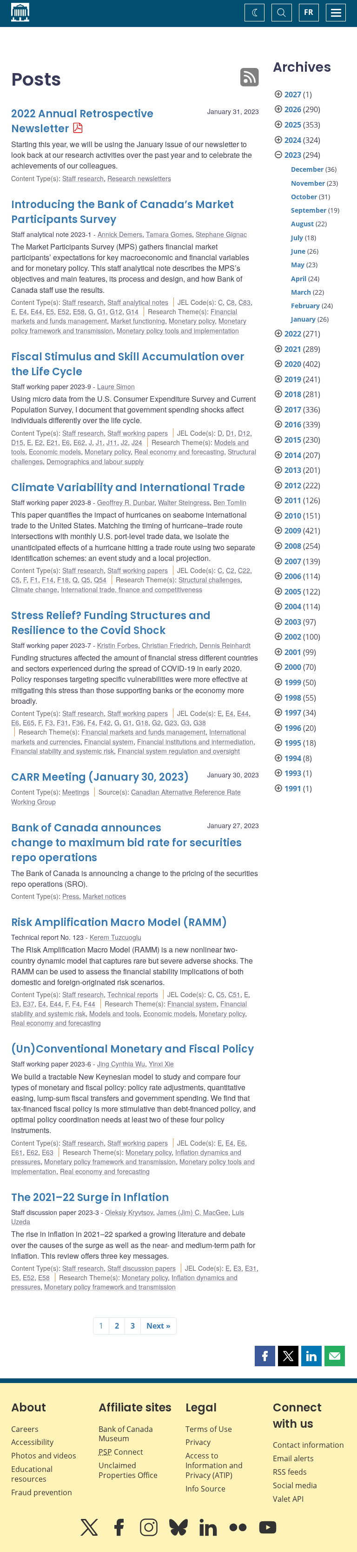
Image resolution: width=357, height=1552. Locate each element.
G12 (116, 311)
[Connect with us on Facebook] (120, 1534)
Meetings (75, 791)
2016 (292, 424)
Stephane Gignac (221, 234)
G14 (132, 311)
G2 (156, 722)
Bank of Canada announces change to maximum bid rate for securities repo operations (126, 843)
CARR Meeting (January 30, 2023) (100, 777)
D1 (230, 433)
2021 (292, 349)
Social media (295, 1485)
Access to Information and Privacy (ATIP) (214, 1465)
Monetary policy (192, 320)
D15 (17, 442)
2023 (292, 155)
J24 (137, 442)
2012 (292, 485)
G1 (101, 311)
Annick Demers (120, 234)
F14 (47, 579)
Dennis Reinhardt (225, 645)
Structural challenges (209, 579)
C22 (244, 570)
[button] (265, 1356)
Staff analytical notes (137, 302)
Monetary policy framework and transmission (110, 1161)
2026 (292, 109)
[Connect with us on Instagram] (150, 1534)
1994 (292, 758)
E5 (50, 311)
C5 (15, 579)
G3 (185, 722)
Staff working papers (137, 433)
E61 (17, 1152)
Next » (158, 1326)
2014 (292, 455)
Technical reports (132, 994)
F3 (49, 722)
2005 (292, 592)
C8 (230, 302)
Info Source (205, 1489)
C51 (234, 994)
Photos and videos (43, 1456)
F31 (62, 722)
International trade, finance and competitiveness (131, 589)
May (297, 264)
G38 (199, 722)
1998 (292, 698)
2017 (292, 410)
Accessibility (32, 1442)
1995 (292, 743)
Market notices (104, 896)
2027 (292, 94)
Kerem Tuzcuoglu (115, 937)
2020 (292, 364)
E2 (39, 442)
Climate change (34, 589)
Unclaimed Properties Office (128, 1470)
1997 (292, 713)
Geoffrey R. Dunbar (125, 502)
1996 (292, 728)
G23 (171, 722)
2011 (292, 500)
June (298, 251)
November (308, 183)
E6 (66, 442)
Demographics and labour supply (95, 461)
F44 (89, 1003)
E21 (52, 442)
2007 (292, 561)
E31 (251, 1268)
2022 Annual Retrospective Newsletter (82, 121)
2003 (292, 622)
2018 (292, 394)
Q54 (100, 579)
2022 (292, 334)
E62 (79, 442)
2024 (292, 140)
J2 (124, 442)
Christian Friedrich (169, 645)
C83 (244, 302)
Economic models (55, 451)
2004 (292, 606)
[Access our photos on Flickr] (239, 1534)
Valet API (288, 1499)
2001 (292, 652)
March (301, 292)
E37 (28, 1003)
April (298, 278)
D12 (244, 433)
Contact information (308, 1445)
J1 (99, 442)
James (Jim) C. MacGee (192, 1212)
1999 (292, 682)
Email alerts (293, 1458)
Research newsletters (139, 178)
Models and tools (114, 1013)
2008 (292, 546)
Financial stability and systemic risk (62, 751)
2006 (292, 576)
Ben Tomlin (229, 502)
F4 (91, 722)
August (302, 223)
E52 (63, 311)
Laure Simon (116, 386)
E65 (28, 722)
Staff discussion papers (141, 1268)
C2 (230, 570)
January (303, 319)
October (304, 196)
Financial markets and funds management (143, 731)
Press (70, 896)
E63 (47, 1152)
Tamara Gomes (169, 234)
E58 (79, 311)
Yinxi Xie (161, 1063)
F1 (34, 579)
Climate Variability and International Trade (128, 487)
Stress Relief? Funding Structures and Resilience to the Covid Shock (111, 623)
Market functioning (138, 320)
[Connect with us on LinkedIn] (209, 1534)
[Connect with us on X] (90, 1534)
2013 (292, 470)
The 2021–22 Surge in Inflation (90, 1197)
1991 (292, 788)
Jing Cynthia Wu (121, 1063)
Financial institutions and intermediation (195, 741)
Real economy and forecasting (179, 451)
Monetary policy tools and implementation (178, 330)
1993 (292, 773)
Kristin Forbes (117, 645)
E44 (36, 311)
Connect (121, 1452)
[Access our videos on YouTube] (268, 1534)
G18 (142, 722)
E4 (23, 311)
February (305, 305)
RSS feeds (290, 1472)
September (308, 210)
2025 (292, 125)
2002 (292, 637)
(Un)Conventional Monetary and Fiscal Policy (132, 1049)
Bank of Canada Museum (126, 1434)
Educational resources (32, 1474)
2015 (292, 440)
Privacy (198, 1442)
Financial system (108, 741)
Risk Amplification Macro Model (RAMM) (119, 922)
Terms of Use (208, 1429)
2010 (292, 516)
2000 (292, 667)
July (297, 237)
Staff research (83, 178)
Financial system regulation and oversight (179, 751)
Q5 (85, 579)
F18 (63, 579)
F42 (105, 722)
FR (308, 12)
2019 (292, 379)
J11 (111, 442)
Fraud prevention (41, 1492)
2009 (292, 531)
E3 (15, 1003)
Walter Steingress (184, 502)
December (307, 169)
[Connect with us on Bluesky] (179, 1534)
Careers (25, 1429)
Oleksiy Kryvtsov (129, 1212)
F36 (78, 722)
